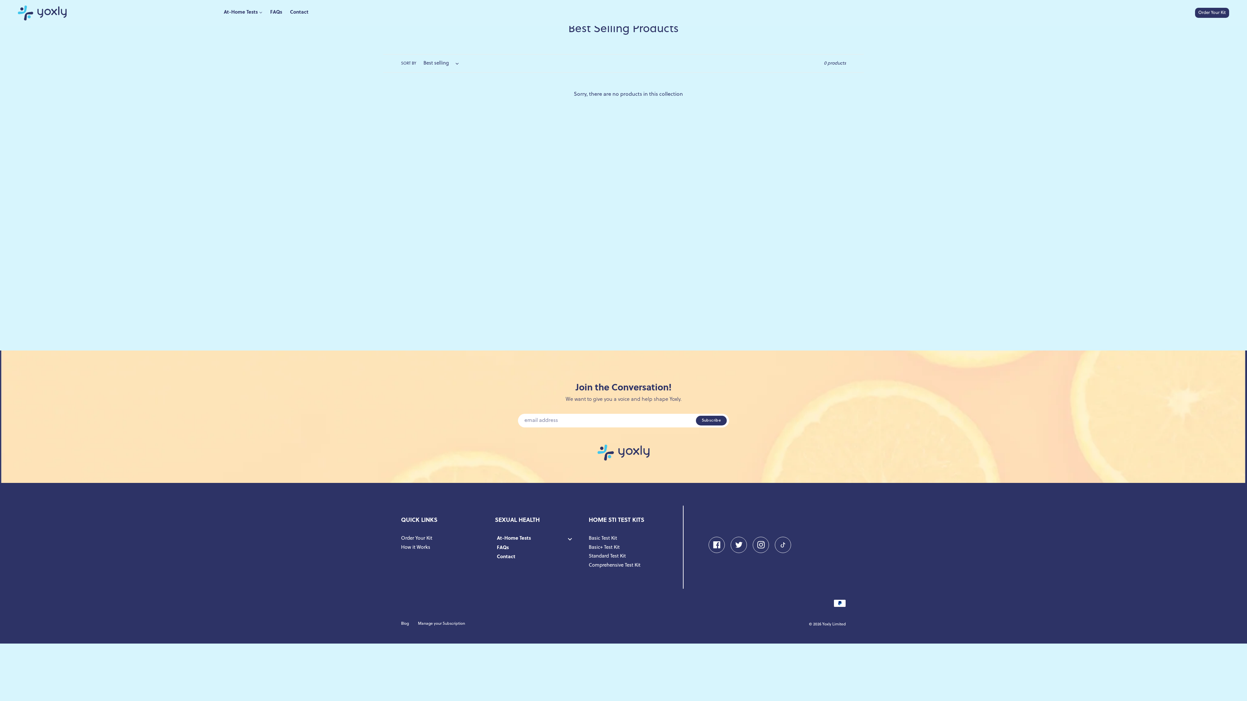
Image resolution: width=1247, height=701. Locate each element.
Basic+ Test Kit (604, 547)
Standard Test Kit (607, 556)
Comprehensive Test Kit (614, 565)
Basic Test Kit (603, 538)
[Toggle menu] (570, 539)
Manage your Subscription (441, 623)
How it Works (415, 547)
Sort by (408, 63)
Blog (405, 623)
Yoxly (826, 624)
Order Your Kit (1212, 12)
